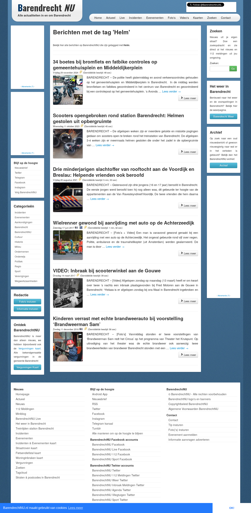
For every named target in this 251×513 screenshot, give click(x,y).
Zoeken (212, 18)
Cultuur (19, 236)
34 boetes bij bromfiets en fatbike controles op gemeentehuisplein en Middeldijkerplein (105, 64)
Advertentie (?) (28, 86)
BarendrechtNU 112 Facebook (111, 454)
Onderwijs (20, 256)
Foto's (172, 18)
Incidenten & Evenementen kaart (36, 443)
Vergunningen (24, 463)
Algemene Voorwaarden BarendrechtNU (193, 409)
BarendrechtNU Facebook (108, 444)
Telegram (20, 177)
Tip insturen (175, 425)
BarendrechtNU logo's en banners (189, 399)
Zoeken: (214, 63)
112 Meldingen (25, 409)
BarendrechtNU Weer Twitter (110, 480)
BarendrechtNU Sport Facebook (112, 459)
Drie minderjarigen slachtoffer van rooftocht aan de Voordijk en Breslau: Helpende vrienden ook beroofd (123, 172)
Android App (99, 394)
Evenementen (155, 18)
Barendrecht (21, 227)
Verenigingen (22, 276)
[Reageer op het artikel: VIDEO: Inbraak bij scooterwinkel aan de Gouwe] (77, 275)
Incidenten (135, 18)
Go (233, 68)
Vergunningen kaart (29, 348)
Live (122, 18)
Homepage (22, 394)
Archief (224, 165)
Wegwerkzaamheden (26, 281)
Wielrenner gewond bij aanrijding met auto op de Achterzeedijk (123, 222)
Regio (18, 266)
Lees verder (171, 91)
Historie (19, 241)
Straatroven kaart (26, 448)
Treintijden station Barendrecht (35, 428)
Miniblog (21, 414)
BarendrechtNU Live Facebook (111, 449)
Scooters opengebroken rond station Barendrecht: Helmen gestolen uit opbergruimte (118, 118)
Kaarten (198, 18)
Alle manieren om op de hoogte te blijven (117, 433)
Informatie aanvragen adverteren (188, 439)
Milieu (18, 246)
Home (98, 18)
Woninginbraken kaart (29, 458)
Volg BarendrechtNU (26, 192)
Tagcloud (21, 472)
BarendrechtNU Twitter (106, 470)
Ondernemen (22, 251)
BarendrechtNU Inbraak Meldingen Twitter (118, 485)
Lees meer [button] (75, 507)
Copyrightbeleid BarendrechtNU (188, 404)
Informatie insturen (27, 309)
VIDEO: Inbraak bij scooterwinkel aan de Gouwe (107, 270)
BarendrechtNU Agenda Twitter (111, 490)
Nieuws (20, 404)
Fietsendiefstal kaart (28, 453)
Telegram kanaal (102, 423)
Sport (17, 271)
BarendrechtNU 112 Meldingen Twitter (116, 475)
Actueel (110, 18)
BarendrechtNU (23, 232)
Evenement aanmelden (182, 435)
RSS (95, 404)
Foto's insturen (27, 301)
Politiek (19, 261)
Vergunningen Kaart (27, 367)
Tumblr (96, 428)
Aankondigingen (23, 222)
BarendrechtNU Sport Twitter (110, 500)
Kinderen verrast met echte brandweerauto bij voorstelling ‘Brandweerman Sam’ (118, 321)
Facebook (20, 182)
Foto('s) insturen (178, 430)
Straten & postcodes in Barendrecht (38, 477)
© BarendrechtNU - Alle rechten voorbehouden (197, 394)
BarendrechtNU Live (28, 419)
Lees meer (189, 98)
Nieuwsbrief (21, 167)
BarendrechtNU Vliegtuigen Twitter (113, 495)
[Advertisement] (27, 55)
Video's (184, 18)
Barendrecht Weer (223, 116)
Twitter (18, 172)
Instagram (20, 187)
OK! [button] (231, 507)
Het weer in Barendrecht (31, 423)
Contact (226, 18)
